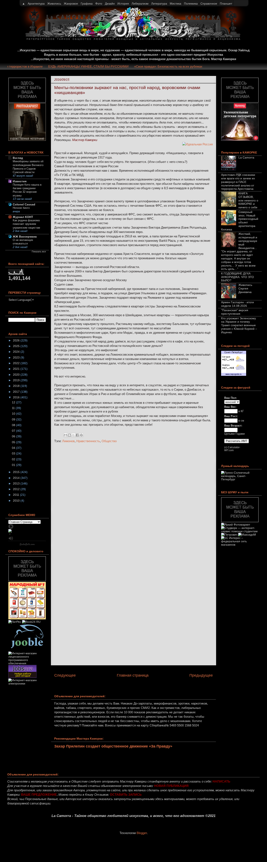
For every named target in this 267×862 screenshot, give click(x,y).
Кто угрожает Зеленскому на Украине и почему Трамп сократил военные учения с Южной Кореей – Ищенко (239, 325)
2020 (16, 374)
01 (14, 465)
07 (14, 430)
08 (14, 425)
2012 (16, 489)
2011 (16, 494)
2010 (16, 500)
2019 (16, 380)
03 (14, 453)
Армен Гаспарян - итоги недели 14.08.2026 (237, 304)
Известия (19, 181)
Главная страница (133, 675)
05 (14, 442)
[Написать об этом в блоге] (69, 435)
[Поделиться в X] (73, 435)
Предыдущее (201, 675)
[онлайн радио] (27, 545)
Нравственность (88, 441)
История (123, 3)
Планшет (226, 3)
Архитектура (36, 3)
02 (14, 459)
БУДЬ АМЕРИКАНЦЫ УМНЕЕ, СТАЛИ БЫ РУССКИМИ (96, 66)
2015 (16, 472)
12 (14, 402)
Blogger (142, 833)
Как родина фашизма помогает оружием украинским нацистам (26, 224)
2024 (16, 351)
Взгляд (18, 158)
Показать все (39, 251)
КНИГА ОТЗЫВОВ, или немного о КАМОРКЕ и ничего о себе (248, 200)
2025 (16, 346)
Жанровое (71, 3)
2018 (16, 386)
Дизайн (110, 3)
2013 (16, 483)
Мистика (175, 3)
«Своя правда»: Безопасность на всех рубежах (176, 66)
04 (14, 447)
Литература (159, 3)
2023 (16, 357)
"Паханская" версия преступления (234, 311)
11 (14, 408)
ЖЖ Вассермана (25, 236)
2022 (16, 363)
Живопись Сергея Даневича (245, 288)
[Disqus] (133, 502)
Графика (87, 3)
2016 (16, 397)
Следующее (65, 675)
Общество (109, 441)
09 (14, 419)
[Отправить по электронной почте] (65, 435)
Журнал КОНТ (23, 217)
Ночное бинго (21, 207)
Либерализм (140, 3)
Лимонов (68, 441)
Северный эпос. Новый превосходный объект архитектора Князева (239, 220)
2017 (16, 391)
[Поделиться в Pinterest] (81, 435)
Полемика (191, 3)
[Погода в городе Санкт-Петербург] (233, 374)
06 (14, 436)
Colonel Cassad (24, 204)
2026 (16, 340)
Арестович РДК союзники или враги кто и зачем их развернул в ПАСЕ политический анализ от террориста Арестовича (238, 181)
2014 (16, 477)
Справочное (208, 3)
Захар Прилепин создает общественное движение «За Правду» (113, 746)
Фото (98, 3)
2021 (16, 368)
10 (14, 413)
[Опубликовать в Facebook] (77, 435)
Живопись (54, 3)
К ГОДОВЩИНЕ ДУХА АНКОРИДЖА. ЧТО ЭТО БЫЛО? (237, 277)
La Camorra (246, 157)
